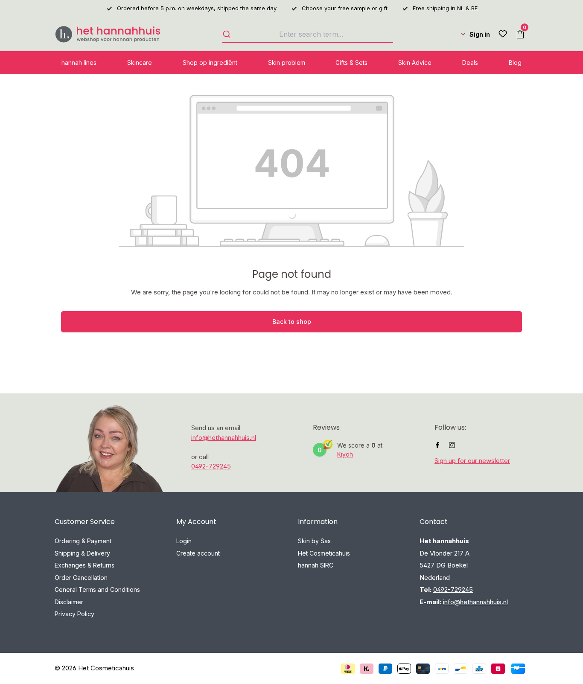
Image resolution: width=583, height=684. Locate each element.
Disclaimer (69, 601)
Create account (198, 553)
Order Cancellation (81, 577)
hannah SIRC (315, 565)
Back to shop (291, 321)
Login (184, 540)
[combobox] (307, 34)
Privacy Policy (74, 613)
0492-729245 (211, 466)
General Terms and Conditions (97, 589)
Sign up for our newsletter (472, 461)
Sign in (479, 34)
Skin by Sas (314, 540)
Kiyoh (345, 454)
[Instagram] (452, 445)
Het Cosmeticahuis (324, 553)
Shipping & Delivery (82, 553)
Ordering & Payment (83, 540)
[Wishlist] (502, 34)
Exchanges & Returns (84, 565)
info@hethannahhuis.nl (223, 438)
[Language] (455, 34)
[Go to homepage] (108, 34)
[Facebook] (437, 445)
